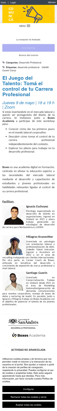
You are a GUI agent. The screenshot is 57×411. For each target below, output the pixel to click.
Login (13, 2)
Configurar (28, 389)
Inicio (3, 2)
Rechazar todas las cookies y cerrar (29, 396)
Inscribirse (28, 48)
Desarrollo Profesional (30, 62)
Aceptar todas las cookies (28, 404)
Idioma (51, 2)
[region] (28, 382)
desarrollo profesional (28, 67)
